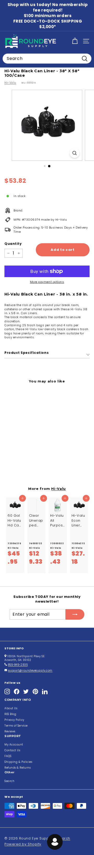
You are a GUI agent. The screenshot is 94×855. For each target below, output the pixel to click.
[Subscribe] (75, 614)
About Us (10, 708)
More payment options (47, 282)
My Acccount (13, 745)
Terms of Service (16, 726)
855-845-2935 (18, 665)
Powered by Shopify (22, 844)
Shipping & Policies (18, 762)
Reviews (9, 731)
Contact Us (12, 750)
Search (9, 781)
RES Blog (10, 714)
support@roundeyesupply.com (30, 670)
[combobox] (47, 59)
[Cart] (75, 41)
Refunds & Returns (17, 768)
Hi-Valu (10, 82)
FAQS (7, 756)
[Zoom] (74, 153)
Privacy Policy (14, 720)
